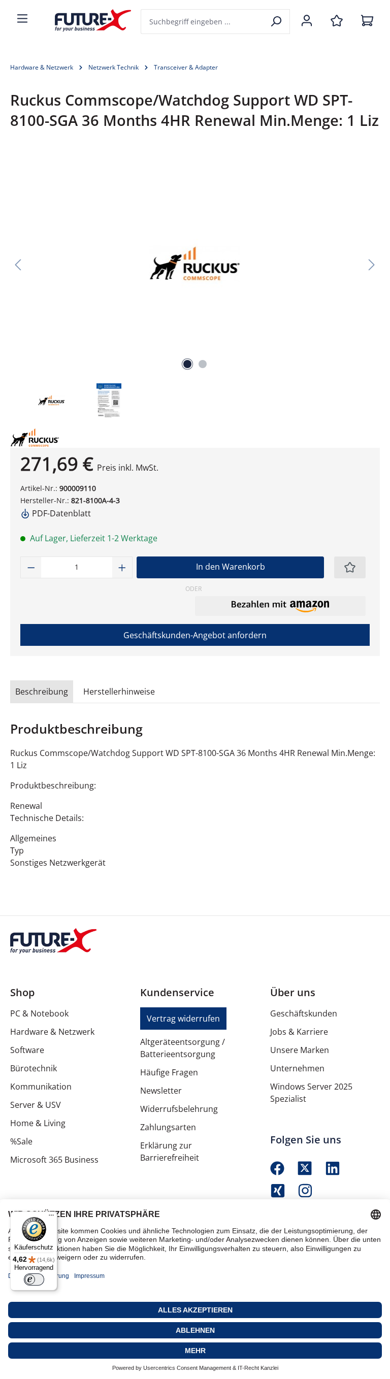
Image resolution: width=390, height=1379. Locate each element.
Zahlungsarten (168, 1127)
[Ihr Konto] (307, 21)
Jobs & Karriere (299, 1031)
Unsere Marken (299, 1050)
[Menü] (22, 19)
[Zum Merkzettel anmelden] (349, 567)
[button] (280, 606)
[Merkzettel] (336, 21)
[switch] (34, 1279)
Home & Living (38, 1123)
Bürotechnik (33, 1068)
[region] (195, 287)
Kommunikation (41, 1086)
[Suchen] (277, 21)
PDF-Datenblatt (60, 513)
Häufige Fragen (169, 1072)
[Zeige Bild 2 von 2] (203, 364)
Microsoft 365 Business (54, 1159)
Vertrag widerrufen (183, 1018)
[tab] (41, 691)
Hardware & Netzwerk (52, 1031)
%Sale (21, 1141)
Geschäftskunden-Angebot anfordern (195, 635)
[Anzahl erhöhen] (122, 567)
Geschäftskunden (303, 1013)
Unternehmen (297, 1068)
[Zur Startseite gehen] (85, 20)
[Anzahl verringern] (31, 567)
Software (27, 1050)
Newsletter (161, 1090)
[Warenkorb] (367, 21)
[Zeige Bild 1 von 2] (187, 364)
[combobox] (203, 21)
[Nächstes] (371, 263)
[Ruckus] (55, 438)
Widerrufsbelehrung (179, 1108)
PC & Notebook (39, 1013)
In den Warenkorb (230, 566)
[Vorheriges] (17, 263)
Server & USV (35, 1104)
